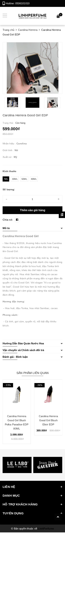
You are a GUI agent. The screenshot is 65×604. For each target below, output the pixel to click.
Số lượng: (9, 189)
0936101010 (22, 3)
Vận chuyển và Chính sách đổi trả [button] (23, 350)
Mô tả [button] (6, 228)
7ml (6, 179)
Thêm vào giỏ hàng (32, 210)
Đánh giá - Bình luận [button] (15, 356)
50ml (24, 179)
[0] (58, 17)
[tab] (32, 228)
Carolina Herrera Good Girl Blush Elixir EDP (48, 420)
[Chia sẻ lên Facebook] (17, 220)
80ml (34, 179)
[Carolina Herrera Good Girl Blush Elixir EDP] (48, 396)
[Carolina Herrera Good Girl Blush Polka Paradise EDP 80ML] (17, 396)
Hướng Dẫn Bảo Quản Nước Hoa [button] (23, 343)
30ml (15, 179)
